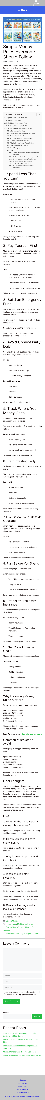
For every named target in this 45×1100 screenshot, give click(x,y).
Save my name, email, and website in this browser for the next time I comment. (22, 993)
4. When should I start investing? (23, 161)
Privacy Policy (22, 1089)
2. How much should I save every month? (25, 157)
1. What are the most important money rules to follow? (26, 153)
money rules (11, 924)
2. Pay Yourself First (13, 120)
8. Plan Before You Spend (18, 136)
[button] (33, 5)
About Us (22, 1080)
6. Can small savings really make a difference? (23, 166)
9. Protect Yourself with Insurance (21, 138)
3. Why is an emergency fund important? (25, 159)
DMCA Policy (22, 1086)
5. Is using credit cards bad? (22, 163)
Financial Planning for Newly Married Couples (22, 1055)
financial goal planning (31, 734)
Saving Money (12, 921)
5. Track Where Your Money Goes (19, 128)
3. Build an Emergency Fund (16, 123)
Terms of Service (22, 1092)
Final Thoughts (15, 148)
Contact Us (22, 1083)
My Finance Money (25, 924)
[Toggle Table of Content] (37, 114)
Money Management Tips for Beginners (20, 1052)
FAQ (11, 150)
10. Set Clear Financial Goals (19, 140)
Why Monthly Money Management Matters (24, 934)
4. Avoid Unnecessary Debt (16, 126)
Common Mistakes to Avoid (19, 145)
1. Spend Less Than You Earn (17, 118)
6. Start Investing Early (17, 131)
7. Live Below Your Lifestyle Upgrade (22, 133)
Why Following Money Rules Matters (22, 143)
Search (6, 1013)
